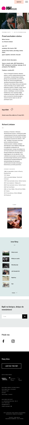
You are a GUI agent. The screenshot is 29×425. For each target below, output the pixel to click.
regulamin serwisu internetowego (11, 387)
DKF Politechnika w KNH (20, 32)
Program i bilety (6, 32)
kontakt (4, 392)
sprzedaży (13, 389)
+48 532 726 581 (11, 366)
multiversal (20, 418)
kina (8, 389)
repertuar (19, 2)
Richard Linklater (8, 41)
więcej (13, 292)
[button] (26, 21)
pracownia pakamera (10, 418)
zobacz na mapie (6, 406)
